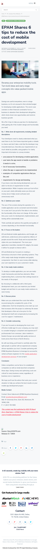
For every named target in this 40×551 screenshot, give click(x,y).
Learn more (20, 487)
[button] (31, 3)
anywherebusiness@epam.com (16, 397)
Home (3, 13)
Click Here (20, 529)
